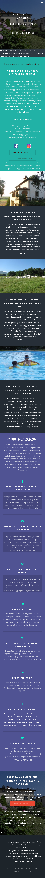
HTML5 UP (26, 872)
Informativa (24, 56)
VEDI (22, 252)
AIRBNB (23, 826)
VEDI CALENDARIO (25, 759)
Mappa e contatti (22, 804)
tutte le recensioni (22, 119)
